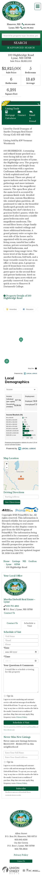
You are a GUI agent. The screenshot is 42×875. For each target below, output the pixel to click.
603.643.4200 (30, 24)
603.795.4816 (28, 28)
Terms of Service (8, 729)
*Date (6, 648)
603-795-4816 (12, 606)
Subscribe (21, 788)
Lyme (9, 564)
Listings (16, 561)
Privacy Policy (21, 717)
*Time (7, 656)
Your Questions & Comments (18, 665)
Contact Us (9, 613)
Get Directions (12, 502)
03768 (17, 564)
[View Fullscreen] (6, 472)
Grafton (32, 561)
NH (24, 561)
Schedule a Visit (29, 624)
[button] (21, 43)
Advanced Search (22, 47)
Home (7, 561)
